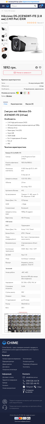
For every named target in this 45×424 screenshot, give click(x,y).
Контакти (5, 385)
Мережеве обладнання (30, 364)
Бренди (5, 383)
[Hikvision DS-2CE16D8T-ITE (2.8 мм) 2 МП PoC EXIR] (26, 43)
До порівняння (36, 67)
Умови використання (9, 388)
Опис (5, 104)
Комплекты (26, 367)
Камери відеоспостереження (12, 359)
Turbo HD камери (9, 11)
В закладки (40, 67)
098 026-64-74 (32, 381)
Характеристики (16, 104)
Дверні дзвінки (7, 364)
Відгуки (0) (29, 104)
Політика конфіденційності (22, 421)
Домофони (6, 367)
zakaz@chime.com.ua (31, 377)
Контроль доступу (28, 361)
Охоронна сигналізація (10, 369)
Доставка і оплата (8, 377)
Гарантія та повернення (10, 380)
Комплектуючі (27, 359)
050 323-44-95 (32, 383)
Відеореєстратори (8, 361)
